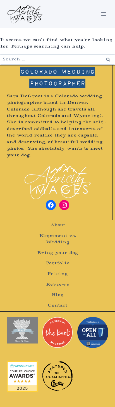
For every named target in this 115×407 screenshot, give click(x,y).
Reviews (57, 285)
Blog (57, 295)
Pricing (57, 274)
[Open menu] (103, 14)
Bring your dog (57, 253)
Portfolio (57, 263)
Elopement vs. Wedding (57, 239)
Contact (57, 306)
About (57, 225)
